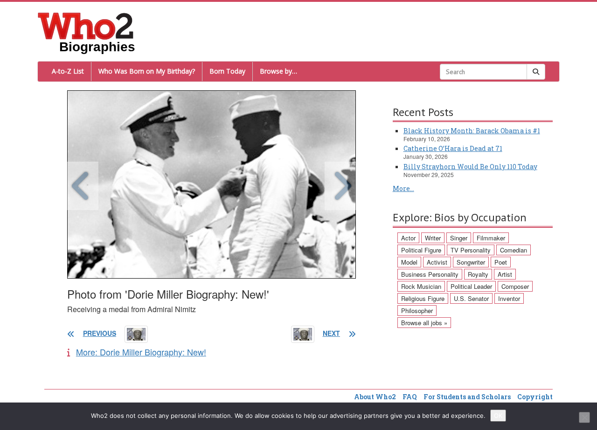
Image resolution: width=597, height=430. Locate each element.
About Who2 (375, 396)
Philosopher (417, 310)
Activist (437, 262)
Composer (515, 286)
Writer (433, 237)
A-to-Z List (68, 71)
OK (498, 415)
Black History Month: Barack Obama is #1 (471, 130)
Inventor (509, 298)
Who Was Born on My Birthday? (146, 71)
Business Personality (429, 274)
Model (409, 262)
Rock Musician (421, 286)
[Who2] (85, 25)
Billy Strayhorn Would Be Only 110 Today (470, 166)
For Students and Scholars (467, 396)
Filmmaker (491, 237)
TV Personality (471, 250)
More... (403, 188)
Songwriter (471, 262)
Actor (408, 237)
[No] (584, 417)
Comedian (513, 250)
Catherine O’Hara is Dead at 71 (452, 148)
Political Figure (421, 250)
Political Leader (471, 286)
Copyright (535, 396)
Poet (500, 262)
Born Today (227, 71)
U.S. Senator (471, 298)
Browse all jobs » (424, 322)
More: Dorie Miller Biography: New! (141, 352)
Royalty (478, 274)
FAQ (410, 396)
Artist (505, 274)
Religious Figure (422, 298)
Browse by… (278, 71)
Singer (458, 237)
